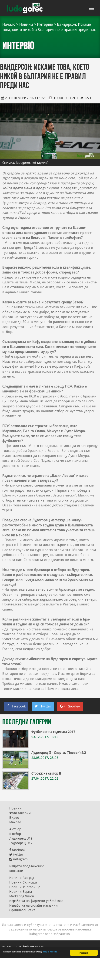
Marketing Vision (21, 896)
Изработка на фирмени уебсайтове (36, 901)
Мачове (15, 822)
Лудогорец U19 (21, 838)
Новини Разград (21, 878)
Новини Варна (20, 891)
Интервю (45, 24)
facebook (18, 850)
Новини (26, 24)
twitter (17, 854)
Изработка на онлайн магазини (33, 905)
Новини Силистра (23, 882)
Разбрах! (84, 952)
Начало (8, 24)
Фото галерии (20, 813)
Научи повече (50, 951)
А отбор (15, 829)
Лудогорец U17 (21, 843)
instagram (20, 859)
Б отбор (15, 834)
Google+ (74, 706)
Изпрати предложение (26, 866)
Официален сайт (22, 910)
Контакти (16, 871)
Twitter (46, 706)
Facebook (19, 706)
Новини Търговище (24, 887)
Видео (14, 817)
